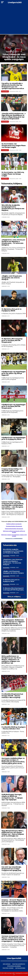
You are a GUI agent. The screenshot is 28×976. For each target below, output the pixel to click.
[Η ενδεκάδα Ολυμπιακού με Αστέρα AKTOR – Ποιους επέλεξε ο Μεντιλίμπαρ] (14, 683)
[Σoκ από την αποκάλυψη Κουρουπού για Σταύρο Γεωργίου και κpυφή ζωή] (14, 856)
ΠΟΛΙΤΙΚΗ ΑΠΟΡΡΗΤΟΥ (18, 964)
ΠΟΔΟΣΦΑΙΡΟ (5, 91)
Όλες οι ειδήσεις (14, 596)
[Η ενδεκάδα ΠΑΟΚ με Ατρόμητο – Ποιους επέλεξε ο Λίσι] (14, 716)
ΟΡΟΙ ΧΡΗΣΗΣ (7, 964)
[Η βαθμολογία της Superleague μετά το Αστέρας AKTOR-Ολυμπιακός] (14, 394)
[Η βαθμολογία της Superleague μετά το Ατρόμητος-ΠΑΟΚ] (14, 427)
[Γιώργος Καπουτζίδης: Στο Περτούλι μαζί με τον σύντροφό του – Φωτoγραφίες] (14, 458)
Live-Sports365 (14, 958)
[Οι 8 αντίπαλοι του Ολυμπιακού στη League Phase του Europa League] (14, 132)
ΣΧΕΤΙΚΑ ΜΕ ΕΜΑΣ (20, 968)
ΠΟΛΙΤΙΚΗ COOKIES (8, 968)
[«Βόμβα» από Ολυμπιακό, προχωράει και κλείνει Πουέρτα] (14, 265)
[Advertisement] (14, 19)
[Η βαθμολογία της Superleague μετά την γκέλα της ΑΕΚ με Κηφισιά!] (14, 361)
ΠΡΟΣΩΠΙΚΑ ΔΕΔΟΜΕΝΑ (14, 966)
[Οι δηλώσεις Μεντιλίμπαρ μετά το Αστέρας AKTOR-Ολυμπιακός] (14, 328)
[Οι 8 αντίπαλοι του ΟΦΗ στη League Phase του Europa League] (14, 161)
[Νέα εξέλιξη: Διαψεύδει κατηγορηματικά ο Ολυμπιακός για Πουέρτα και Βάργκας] (14, 194)
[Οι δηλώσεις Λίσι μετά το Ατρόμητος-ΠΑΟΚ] (14, 298)
